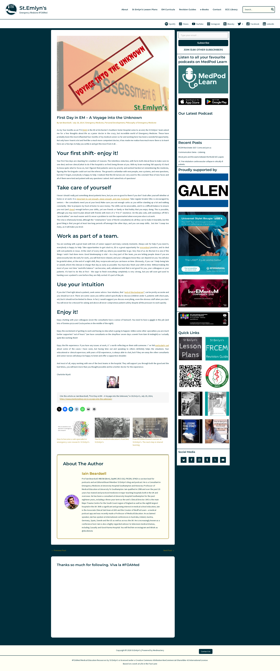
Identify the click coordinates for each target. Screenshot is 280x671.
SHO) (85, 130)
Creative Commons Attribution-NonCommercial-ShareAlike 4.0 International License (172, 660)
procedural (145, 247)
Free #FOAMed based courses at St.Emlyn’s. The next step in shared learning (148, 442)
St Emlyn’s (114, 660)
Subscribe (203, 42)
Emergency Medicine (94, 122)
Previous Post (58, 550)
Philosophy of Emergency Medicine (141, 122)
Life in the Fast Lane (148, 663)
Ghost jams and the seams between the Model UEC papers (201, 157)
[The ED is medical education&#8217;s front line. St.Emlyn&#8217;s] (112, 428)
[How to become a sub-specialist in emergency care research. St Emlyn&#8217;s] (74, 428)
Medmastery (158, 650)
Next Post (168, 550)
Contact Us (205, 651)
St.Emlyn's (33, 8)
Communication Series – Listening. (191, 152)
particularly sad (162, 345)
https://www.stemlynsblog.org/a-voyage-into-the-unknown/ (86, 399)
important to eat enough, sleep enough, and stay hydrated (103, 199)
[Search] (273, 10)
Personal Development (115, 122)
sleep (71, 209)
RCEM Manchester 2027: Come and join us (194, 147)
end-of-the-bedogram (134, 292)
